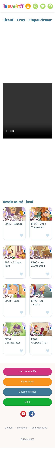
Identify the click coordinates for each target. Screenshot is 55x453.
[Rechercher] (36, 6)
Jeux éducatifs (27, 371)
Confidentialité (39, 427)
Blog (27, 401)
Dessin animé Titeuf (18, 202)
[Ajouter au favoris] (14, 237)
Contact (9, 427)
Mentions (22, 427)
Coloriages (27, 381)
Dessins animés (27, 391)
